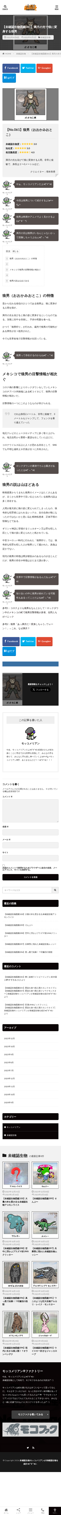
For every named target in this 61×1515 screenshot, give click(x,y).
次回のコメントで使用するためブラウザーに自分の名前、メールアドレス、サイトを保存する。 (29, 869)
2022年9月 (9, 1054)
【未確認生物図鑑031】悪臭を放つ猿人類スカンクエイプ (29, 988)
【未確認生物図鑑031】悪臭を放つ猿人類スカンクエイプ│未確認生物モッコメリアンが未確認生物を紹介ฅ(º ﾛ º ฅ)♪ (30, 1009)
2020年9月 (9, 1102)
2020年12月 (9, 1078)
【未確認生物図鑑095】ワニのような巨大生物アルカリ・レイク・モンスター (44, 1301)
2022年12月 (9, 1038)
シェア (18, 1513)
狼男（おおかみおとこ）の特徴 (21, 258)
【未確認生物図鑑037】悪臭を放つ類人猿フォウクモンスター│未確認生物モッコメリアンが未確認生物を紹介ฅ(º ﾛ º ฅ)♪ (30, 992)
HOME (8, 53)
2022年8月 (9, 1062)
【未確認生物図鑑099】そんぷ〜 (18, 925)
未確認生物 (45, 37)
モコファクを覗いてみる (30, 1414)
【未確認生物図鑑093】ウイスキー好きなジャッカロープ (44, 1350)
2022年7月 (9, 1070)
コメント (7, 797)
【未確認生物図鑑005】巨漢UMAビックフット (24, 1004)
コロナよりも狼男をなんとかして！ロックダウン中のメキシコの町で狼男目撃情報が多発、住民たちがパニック (30, 612)
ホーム (6, 1513)
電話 (42, 1513)
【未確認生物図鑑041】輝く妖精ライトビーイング (26, 977)
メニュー (30, 1513)
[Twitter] (28, 68)
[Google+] (44, 68)
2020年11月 (9, 1086)
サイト (5, 852)
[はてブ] (9, 78)
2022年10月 (9, 1046)
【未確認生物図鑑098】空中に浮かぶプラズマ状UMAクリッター (30, 934)
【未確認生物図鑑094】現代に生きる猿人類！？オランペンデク (15, 1350)
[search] (55, 890)
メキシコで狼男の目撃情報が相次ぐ (23, 269)
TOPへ (55, 1513)
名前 (5, 827)
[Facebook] (11, 68)
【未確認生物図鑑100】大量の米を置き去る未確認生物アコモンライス (30, 915)
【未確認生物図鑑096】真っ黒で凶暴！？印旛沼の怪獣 (28, 952)
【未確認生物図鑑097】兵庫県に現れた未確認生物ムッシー (30, 944)
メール (6, 840)
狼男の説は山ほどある (17, 280)
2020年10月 (9, 1094)
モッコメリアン (13, 1127)
